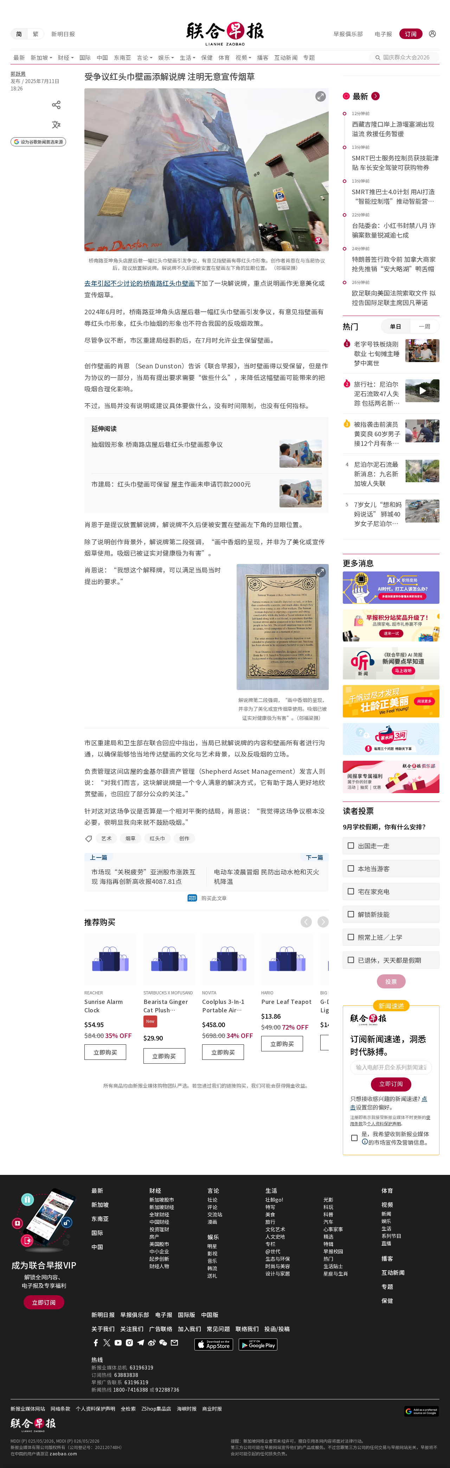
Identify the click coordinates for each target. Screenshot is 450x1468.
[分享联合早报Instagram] (129, 1343)
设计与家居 (277, 1273)
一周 (425, 326)
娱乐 (164, 57)
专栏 (270, 1243)
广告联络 (160, 1328)
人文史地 (275, 1236)
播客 (263, 57)
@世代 (272, 1251)
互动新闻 (285, 57)
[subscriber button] (432, 34)
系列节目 (391, 1235)
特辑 (328, 1243)
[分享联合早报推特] (107, 1343)
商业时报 (212, 1408)
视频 (241, 57)
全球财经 (159, 1214)
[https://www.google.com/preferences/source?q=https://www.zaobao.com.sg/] (421, 1411)
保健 (207, 57)
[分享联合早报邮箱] (174, 1343)
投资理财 (159, 1229)
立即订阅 (44, 1302)
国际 (85, 57)
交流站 (214, 1214)
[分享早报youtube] (118, 1343)
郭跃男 (18, 73)
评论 (212, 1206)
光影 (328, 1199)
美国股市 (159, 1243)
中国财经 (159, 1221)
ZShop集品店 (156, 1408)
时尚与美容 (277, 1266)
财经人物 (159, 1266)
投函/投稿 (277, 1328)
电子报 (383, 34)
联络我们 (247, 1328)
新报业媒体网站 (28, 1408)
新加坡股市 (161, 1199)
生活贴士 (333, 1266)
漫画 (212, 1221)
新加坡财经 (161, 1206)
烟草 (131, 838)
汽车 (328, 1221)
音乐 (212, 1260)
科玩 (328, 1206)
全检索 (128, 1408)
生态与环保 (277, 1258)
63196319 (142, 1367)
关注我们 (131, 1328)
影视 (212, 1253)
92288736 (167, 1389)
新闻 (386, 1213)
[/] (225, 34)
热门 (328, 1258)
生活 (185, 57)
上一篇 (99, 857)
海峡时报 (187, 1408)
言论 (142, 57)
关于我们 (103, 1328)
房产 (154, 1236)
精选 (328, 1236)
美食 (270, 1214)
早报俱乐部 (348, 34)
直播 (386, 1243)
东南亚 (122, 57)
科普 (328, 1214)
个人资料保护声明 (95, 1408)
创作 (184, 838)
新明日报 (63, 34)
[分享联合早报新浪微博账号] (152, 1343)
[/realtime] (375, 96)
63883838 (126, 1374)
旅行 (270, 1221)
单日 (396, 326)
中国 (102, 57)
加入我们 (189, 1328)
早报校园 (333, 1251)
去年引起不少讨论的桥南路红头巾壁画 (139, 282)
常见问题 (218, 1328)
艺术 (106, 838)
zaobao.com (63, 1453)
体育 (224, 57)
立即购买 (105, 1052)
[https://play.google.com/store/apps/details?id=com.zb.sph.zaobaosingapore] (258, 1344)
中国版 (210, 1314)
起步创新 (159, 1258)
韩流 (212, 1268)
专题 (309, 57)
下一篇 (314, 857)
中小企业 (159, 1251)
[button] (432, 34)
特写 (270, 1206)
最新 (19, 57)
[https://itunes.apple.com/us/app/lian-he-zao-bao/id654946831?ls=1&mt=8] (213, 1344)
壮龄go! (274, 1199)
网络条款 (60, 1408)
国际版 (186, 1314)
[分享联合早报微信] (163, 1343)
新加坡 (39, 57)
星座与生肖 (335, 1273)
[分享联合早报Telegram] (140, 1343)
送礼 (212, 1275)
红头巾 (157, 838)
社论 (212, 1199)
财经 (64, 57)
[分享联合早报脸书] (95, 1343)
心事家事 (333, 1229)
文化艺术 (275, 1229)
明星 (212, 1245)
